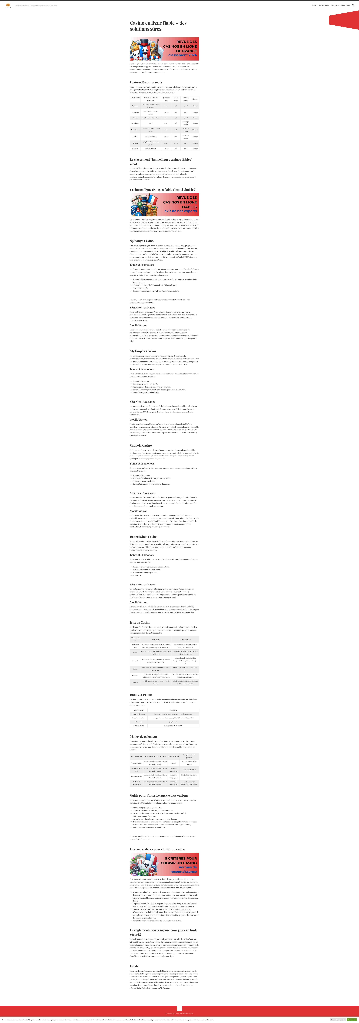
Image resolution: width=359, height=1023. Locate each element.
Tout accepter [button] (352, 1020)
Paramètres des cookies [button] (338, 1020)
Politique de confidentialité (340, 5)
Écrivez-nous (324, 5)
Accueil (314, 5)
